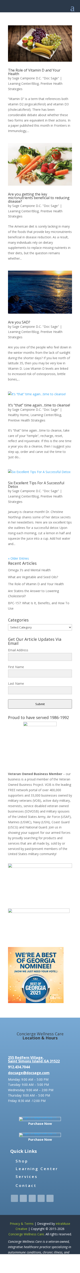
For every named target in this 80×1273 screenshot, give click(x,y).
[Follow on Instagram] (32, 1198)
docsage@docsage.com (29, 1072)
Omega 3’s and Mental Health (29, 570)
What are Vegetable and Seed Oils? (33, 577)
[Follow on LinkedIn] (41, 1198)
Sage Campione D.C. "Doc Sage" (35, 78)
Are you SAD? (19, 322)
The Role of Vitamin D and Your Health (34, 72)
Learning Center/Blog (23, 83)
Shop (22, 1161)
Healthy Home (18, 415)
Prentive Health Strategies (26, 420)
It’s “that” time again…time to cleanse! (39, 405)
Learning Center (37, 1168)
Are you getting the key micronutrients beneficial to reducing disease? (39, 198)
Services (27, 1176)
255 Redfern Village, (26, 1057)
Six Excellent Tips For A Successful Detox (36, 484)
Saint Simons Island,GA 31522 (34, 1061)
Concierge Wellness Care (26, 1234)
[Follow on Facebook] (14, 1198)
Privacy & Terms (22, 1223)
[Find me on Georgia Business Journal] (36, 1002)
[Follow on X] (23, 1198)
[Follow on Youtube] (50, 1198)
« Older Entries (18, 558)
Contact (26, 1185)
